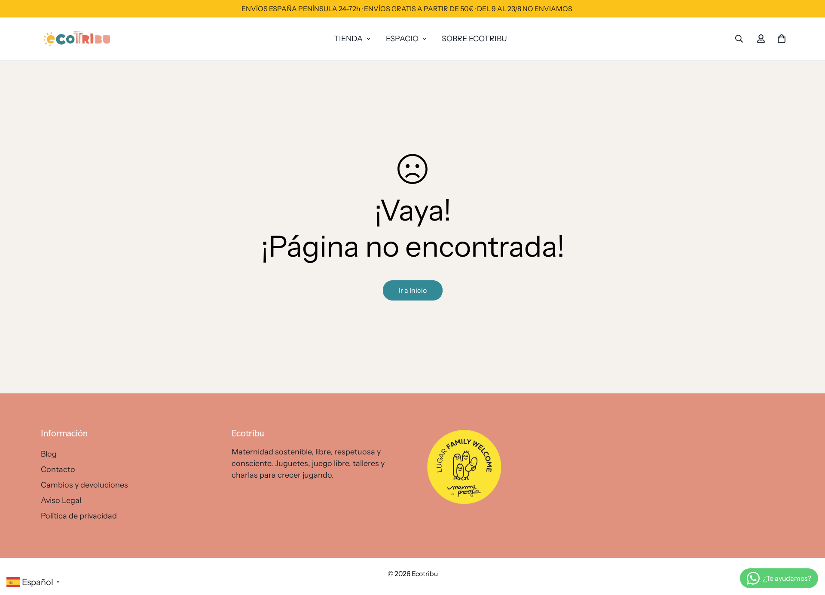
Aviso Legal (61, 500)
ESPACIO (402, 38)
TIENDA (348, 38)
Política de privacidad (79, 516)
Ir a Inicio (413, 290)
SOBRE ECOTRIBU (474, 38)
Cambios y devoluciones (84, 485)
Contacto (58, 469)
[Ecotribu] (77, 39)
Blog (49, 454)
